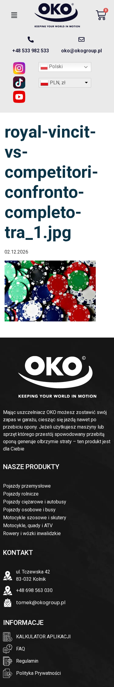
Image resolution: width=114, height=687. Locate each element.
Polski (55, 66)
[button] (14, 15)
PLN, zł (57, 83)
